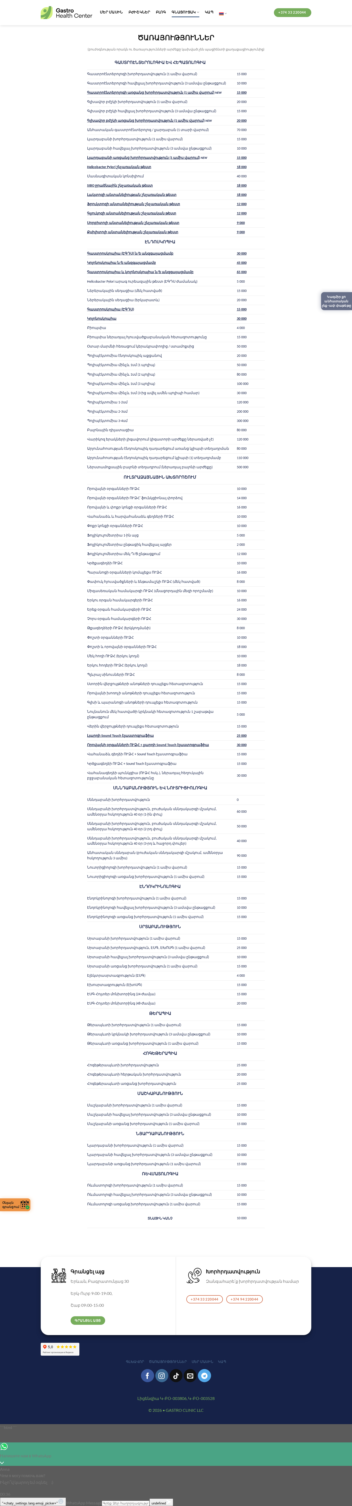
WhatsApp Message (84, 1502)
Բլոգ (161, 12)
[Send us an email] (190, 1375)
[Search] (265, 13)
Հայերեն (223, 13)
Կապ (209, 12)
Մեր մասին (111, 12)
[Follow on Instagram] (161, 1375)
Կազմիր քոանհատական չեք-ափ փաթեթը (336, 301)
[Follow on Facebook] (147, 1375)
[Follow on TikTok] (176, 1375)
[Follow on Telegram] (204, 1375)
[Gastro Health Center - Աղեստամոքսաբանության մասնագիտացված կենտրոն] (66, 13)
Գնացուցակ (184, 12)
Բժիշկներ (139, 12)
